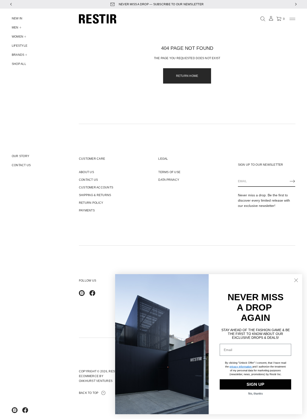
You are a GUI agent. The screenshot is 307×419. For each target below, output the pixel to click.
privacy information (241, 366)
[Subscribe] (292, 181)
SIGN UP (255, 384)
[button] (263, 19)
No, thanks (255, 393)
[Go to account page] (271, 20)
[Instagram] (14, 410)
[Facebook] (25, 410)
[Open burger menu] (292, 19)
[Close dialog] (296, 280)
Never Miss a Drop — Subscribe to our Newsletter (157, 4)
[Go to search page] (263, 19)
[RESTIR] (97, 19)
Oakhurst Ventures (95, 381)
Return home (187, 76)
